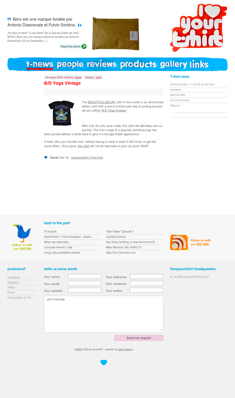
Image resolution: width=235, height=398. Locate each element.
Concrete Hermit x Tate (58, 247)
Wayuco (175, 105)
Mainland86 (177, 95)
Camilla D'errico (116, 236)
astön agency (125, 349)
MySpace (13, 282)
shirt (102, 130)
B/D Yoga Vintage (114, 110)
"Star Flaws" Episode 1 (120, 231)
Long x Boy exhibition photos (62, 252)
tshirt (98, 77)
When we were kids (56, 242)
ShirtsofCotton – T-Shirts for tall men (192, 84)
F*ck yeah (50, 231)
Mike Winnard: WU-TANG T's (123, 247)
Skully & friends (180, 100)
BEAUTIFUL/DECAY (101, 102)
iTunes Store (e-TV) (19, 297)
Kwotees (175, 89)
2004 (79, 349)
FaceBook (13, 277)
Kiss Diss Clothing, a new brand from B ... (131, 242)
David (78, 77)
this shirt (83, 146)
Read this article (71, 46)
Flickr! (11, 292)
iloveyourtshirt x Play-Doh (87, 157)
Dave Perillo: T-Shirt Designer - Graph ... (69, 236)
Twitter (11, 287)
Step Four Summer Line (121, 252)
